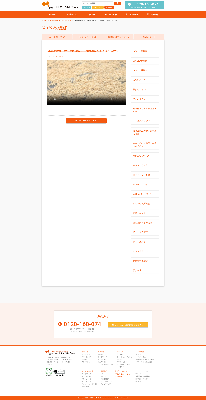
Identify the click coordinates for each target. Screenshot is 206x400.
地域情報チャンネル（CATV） (145, 359)
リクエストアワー (141, 232)
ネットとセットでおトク (125, 357)
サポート (86, 7)
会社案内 (104, 371)
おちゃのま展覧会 (141, 203)
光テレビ (73, 14)
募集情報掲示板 (140, 261)
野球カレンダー (140, 213)
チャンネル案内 (87, 357)
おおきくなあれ (140, 165)
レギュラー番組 (87, 37)
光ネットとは (102, 354)
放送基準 (138, 374)
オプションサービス (104, 359)
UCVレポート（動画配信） (144, 362)
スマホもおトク (122, 362)
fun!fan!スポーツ (141, 156)
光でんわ (113, 14)
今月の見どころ (57, 37)
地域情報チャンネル (118, 37)
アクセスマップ (106, 384)
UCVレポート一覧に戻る (85, 120)
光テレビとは (86, 354)
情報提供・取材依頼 (142, 222)
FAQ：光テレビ (86, 376)
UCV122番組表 (140, 61)
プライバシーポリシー (142, 371)
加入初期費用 (102, 362)
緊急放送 (137, 270)
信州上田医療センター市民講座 (144, 132)
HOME (52, 14)
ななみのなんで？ (141, 121)
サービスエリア (106, 376)
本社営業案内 (105, 379)
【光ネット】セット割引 (105, 364)
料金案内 (84, 359)
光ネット (93, 14)
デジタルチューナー (88, 362)
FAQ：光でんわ (86, 381)
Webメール (98, 7)
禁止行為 (138, 381)
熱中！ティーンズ (141, 175)
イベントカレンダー (142, 251)
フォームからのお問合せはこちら (129, 325)
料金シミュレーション (123, 374)
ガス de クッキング (142, 194)
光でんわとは (121, 354)
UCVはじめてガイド (122, 371)
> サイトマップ (52, 364)
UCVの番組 (133, 14)
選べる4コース (102, 357)
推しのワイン (139, 89)
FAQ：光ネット (86, 379)
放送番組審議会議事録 (142, 376)
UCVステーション (106, 381)
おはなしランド (140, 184)
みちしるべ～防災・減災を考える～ (144, 144)
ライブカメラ (139, 241)
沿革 (102, 374)
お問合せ (154, 14)
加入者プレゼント (87, 374)
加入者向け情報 (87, 371)
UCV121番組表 (140, 51)
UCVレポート (66, 20)
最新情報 (109, 7)
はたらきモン (139, 99)
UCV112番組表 (140, 70)
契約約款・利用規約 (141, 379)
